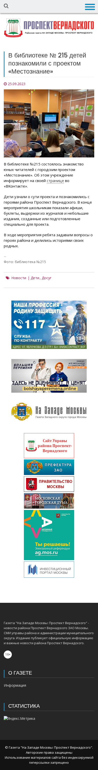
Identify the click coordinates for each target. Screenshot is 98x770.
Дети (35, 278)
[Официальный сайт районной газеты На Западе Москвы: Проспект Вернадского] (49, 28)
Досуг (47, 278)
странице (55, 180)
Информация (15, 685)
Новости (18, 278)
